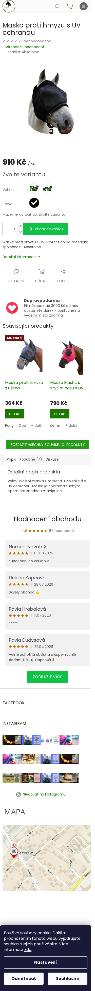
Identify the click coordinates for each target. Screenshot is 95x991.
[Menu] (84, 6)
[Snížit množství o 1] (20, 232)
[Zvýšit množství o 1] (20, 226)
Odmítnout (23, 978)
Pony (9, 425)
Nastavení (45, 962)
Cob (22, 425)
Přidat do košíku (49, 229)
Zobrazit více (47, 677)
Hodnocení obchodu (48, 519)
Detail (14, 413)
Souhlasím (67, 978)
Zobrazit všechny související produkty (47, 444)
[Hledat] (57, 6)
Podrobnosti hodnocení (23, 47)
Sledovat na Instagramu (44, 794)
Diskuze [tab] (52, 459)
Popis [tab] (11, 459)
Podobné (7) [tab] (31, 459)
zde (27, 949)
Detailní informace (19, 256)
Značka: (23, 51)
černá (55, 425)
